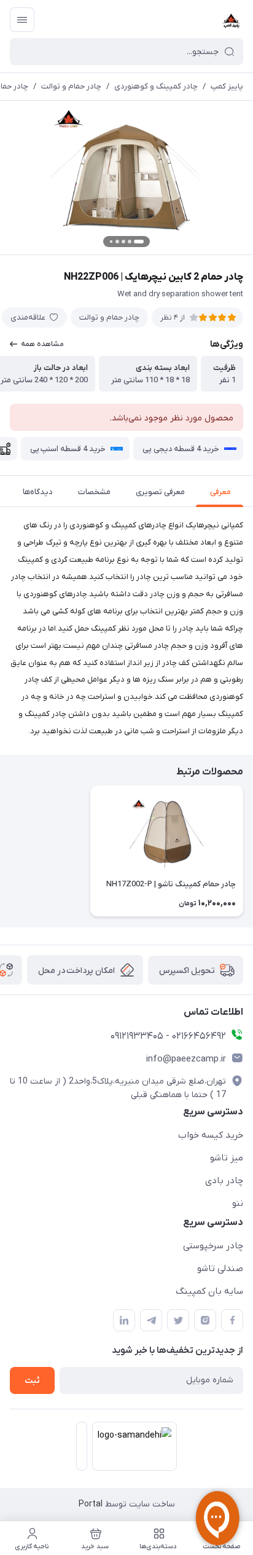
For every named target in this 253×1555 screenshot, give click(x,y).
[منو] (22, 19)
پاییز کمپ (227, 86)
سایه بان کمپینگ (209, 1291)
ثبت (32, 1381)
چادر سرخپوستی (213, 1246)
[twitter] (178, 1320)
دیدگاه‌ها (38, 492)
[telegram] (151, 1320)
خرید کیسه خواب (210, 1135)
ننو (237, 1203)
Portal (91, 1504)
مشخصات (94, 492)
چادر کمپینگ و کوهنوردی (156, 86)
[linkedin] (124, 1320)
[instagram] (205, 1320)
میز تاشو (226, 1158)
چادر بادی (224, 1181)
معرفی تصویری (160, 492)
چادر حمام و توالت (71, 86)
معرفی (220, 492)
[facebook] (232, 1320)
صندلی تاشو (220, 1268)
